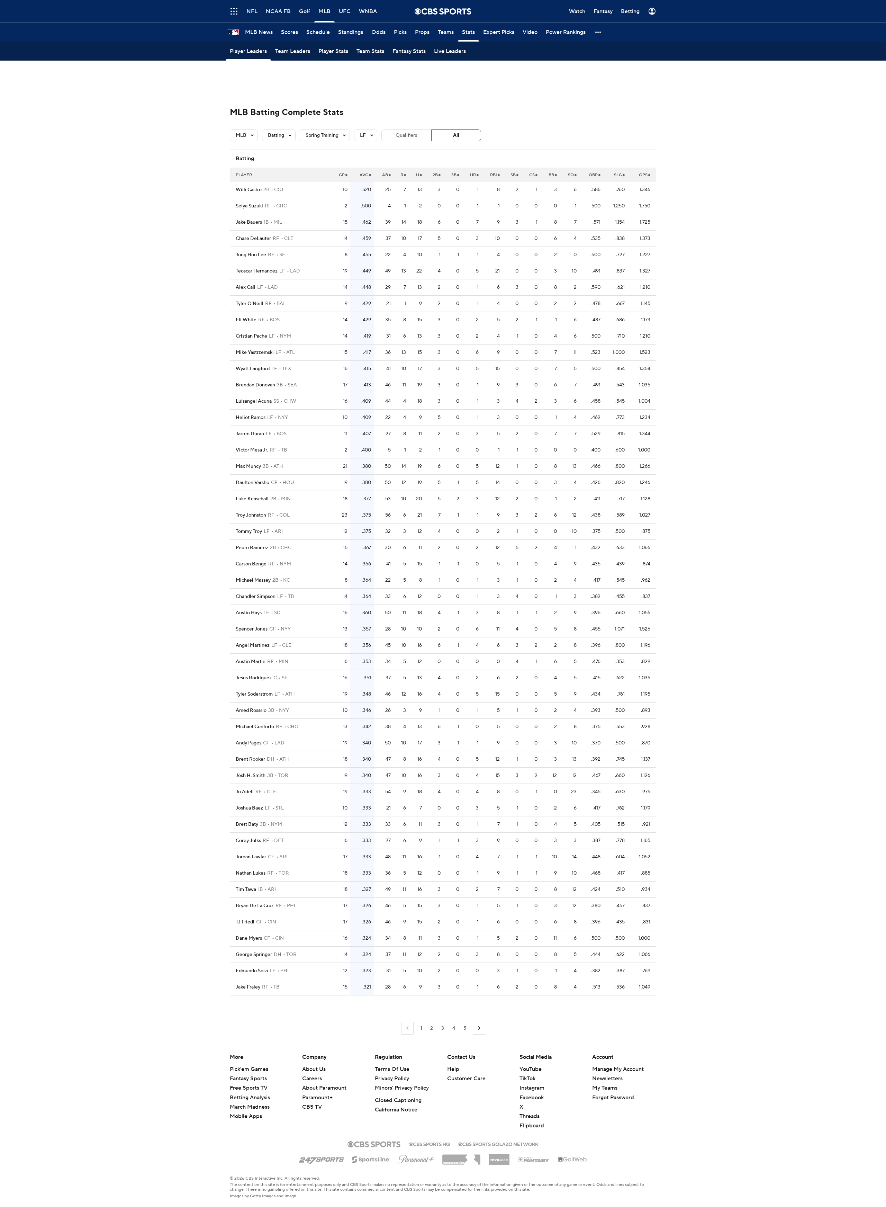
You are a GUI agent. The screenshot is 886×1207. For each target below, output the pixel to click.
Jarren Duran (250, 434)
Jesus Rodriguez (254, 678)
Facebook (531, 1097)
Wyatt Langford (253, 369)
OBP (593, 175)
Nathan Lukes (250, 873)
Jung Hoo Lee (251, 255)
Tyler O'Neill (249, 304)
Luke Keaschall (252, 499)
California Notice (396, 1109)
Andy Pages (248, 743)
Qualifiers (406, 135)
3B (453, 175)
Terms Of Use (392, 1069)
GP (342, 175)
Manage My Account (618, 1069)
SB (513, 175)
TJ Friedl (245, 922)
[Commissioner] (461, 1157)
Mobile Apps (246, 1116)
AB (385, 175)
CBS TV (312, 1106)
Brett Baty (247, 824)
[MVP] (499, 1156)
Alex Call (245, 287)
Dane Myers (249, 938)
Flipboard (531, 1125)
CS (532, 175)
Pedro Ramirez (252, 548)
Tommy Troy (249, 531)
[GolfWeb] (572, 1159)
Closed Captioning (398, 1100)
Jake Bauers (249, 222)
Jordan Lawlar (251, 857)
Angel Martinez (253, 645)
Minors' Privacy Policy (402, 1087)
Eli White (246, 320)
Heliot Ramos (250, 417)
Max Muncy (248, 466)
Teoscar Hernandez (257, 271)
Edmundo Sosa (252, 971)
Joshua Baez (249, 808)
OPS (643, 175)
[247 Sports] (321, 1158)
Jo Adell (245, 792)
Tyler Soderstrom (254, 694)
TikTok (527, 1078)
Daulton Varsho (252, 483)
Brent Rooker (250, 759)
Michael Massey (253, 580)
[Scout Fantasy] (534, 1159)
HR (473, 175)
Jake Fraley (248, 987)
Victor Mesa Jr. (252, 450)
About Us (314, 1069)
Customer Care (466, 1078)
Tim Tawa (246, 889)
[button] (598, 32)
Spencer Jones (252, 629)
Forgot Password (613, 1097)
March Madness (250, 1106)
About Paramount (324, 1087)
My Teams (604, 1087)
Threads (529, 1116)
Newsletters (607, 1078)
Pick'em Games (249, 1069)
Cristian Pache (251, 336)
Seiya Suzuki (249, 206)
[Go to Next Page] (479, 1028)
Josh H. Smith (250, 775)
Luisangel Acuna (254, 401)
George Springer (254, 954)
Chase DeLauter (253, 238)
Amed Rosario (251, 710)
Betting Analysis (250, 1097)
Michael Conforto (255, 727)
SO (571, 175)
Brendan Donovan (255, 385)
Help (453, 1069)
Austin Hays (249, 613)
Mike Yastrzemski (255, 352)
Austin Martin (250, 662)
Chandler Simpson (255, 596)
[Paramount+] (416, 1157)
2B (435, 175)
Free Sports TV (249, 1087)
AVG (364, 175)
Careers (312, 1078)
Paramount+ (317, 1097)
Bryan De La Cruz (255, 906)
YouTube (530, 1069)
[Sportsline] (370, 1158)
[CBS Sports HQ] (429, 1143)
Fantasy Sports (248, 1078)
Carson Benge (251, 564)
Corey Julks (248, 841)
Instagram (531, 1087)
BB (551, 175)
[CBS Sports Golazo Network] (498, 1143)
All (456, 135)
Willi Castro (249, 190)
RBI (493, 175)
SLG (618, 175)
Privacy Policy (392, 1078)
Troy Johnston (251, 515)
